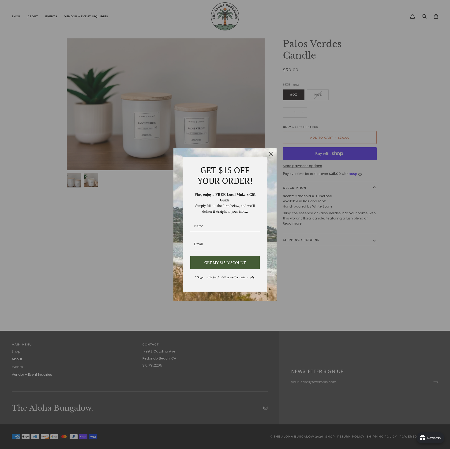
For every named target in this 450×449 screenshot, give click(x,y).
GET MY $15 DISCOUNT (225, 262)
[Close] (271, 153)
